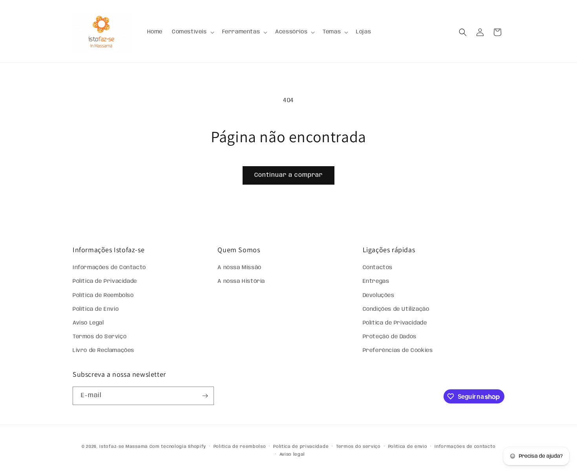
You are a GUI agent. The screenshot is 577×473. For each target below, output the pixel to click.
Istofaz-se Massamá (123, 446)
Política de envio (407, 446)
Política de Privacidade (105, 281)
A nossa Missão (239, 267)
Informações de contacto (465, 446)
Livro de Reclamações (103, 350)
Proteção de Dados (389, 336)
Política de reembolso (240, 446)
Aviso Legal (88, 323)
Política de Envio (96, 309)
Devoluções (378, 295)
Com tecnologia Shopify (178, 446)
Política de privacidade (301, 446)
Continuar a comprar (288, 175)
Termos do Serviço (99, 336)
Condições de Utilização (396, 309)
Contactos (378, 267)
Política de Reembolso (103, 295)
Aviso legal (292, 454)
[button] (192, 32)
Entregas (376, 281)
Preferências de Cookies (398, 350)
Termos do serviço (358, 446)
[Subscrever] (205, 396)
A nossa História (241, 281)
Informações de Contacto (109, 267)
